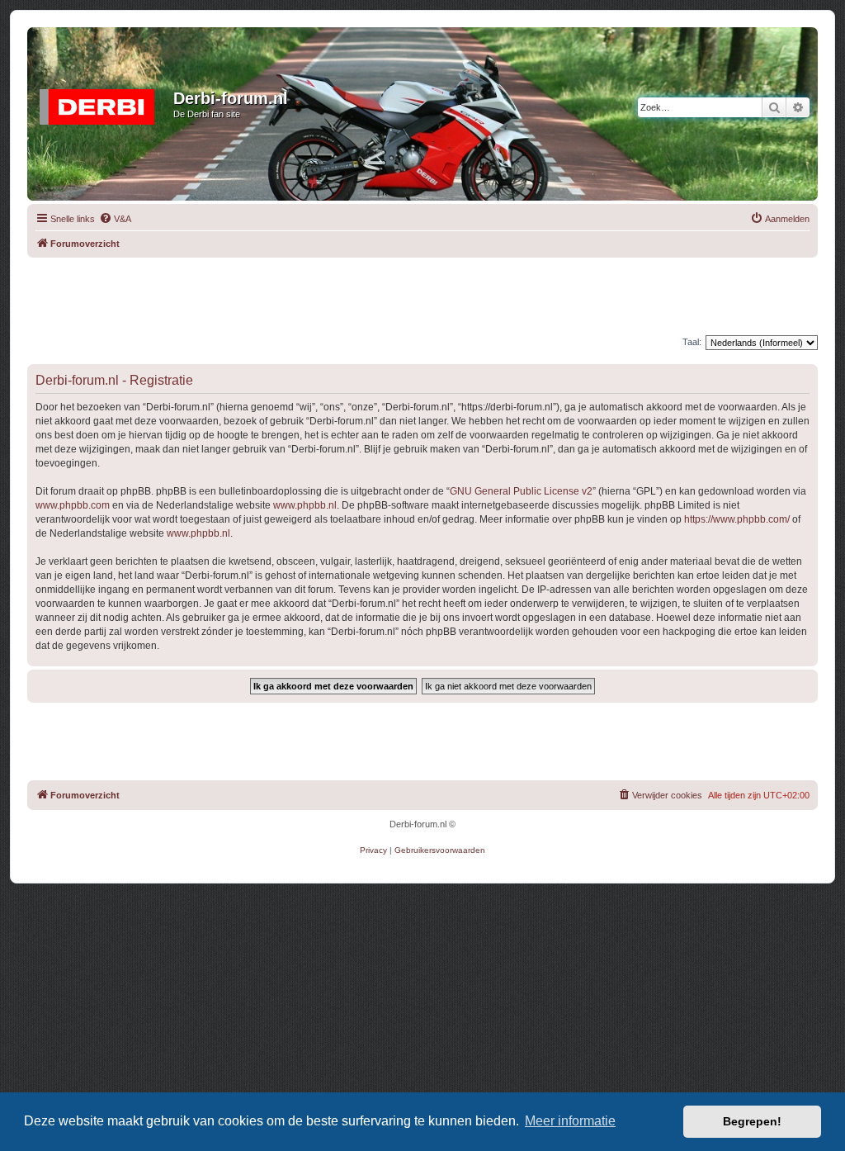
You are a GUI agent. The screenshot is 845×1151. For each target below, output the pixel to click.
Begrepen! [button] (752, 1121)
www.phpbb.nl (305, 505)
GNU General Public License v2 (521, 491)
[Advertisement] (422, 295)
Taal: (691, 342)
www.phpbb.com (72, 505)
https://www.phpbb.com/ (737, 519)
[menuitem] (115, 219)
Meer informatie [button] (570, 1121)
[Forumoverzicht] (102, 103)
